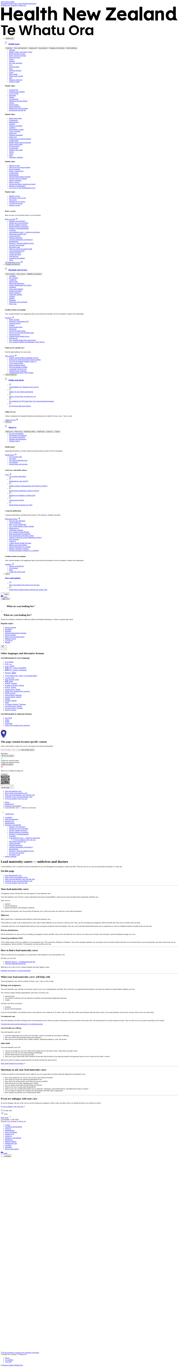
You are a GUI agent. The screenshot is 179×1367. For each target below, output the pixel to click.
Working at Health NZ (16, 566)
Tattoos (11, 152)
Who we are (18, 431)
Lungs (11, 72)
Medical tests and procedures (18, 108)
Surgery (11, 103)
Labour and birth (14, 236)
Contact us (49, 431)
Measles (11, 97)
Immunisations (43, 48)
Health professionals (29, 3)
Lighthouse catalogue (16, 530)
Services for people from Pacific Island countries (25, 359)
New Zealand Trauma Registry (19, 532)
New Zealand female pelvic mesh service (22, 340)
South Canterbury (15, 293)
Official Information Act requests (20, 547)
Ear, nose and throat (15, 63)
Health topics (10, 38)
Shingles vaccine (14, 205)
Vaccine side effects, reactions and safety (22, 184)
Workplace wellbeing (16, 157)
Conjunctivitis (13, 99)
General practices (14, 323)
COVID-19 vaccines (16, 203)
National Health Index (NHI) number (21, 373)
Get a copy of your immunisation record (22, 188)
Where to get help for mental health (20, 249)
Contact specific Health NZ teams (20, 543)
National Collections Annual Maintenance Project (25, 537)
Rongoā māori (13, 105)
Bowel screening (14, 169)
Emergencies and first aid (17, 110)
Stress (11, 260)
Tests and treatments (20, 48)
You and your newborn (16, 245)
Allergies (12, 50)
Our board (12, 458)
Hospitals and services (12, 264)
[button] (4, 1114)
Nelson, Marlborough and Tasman (20, 285)
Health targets (9, 455)
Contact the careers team (17, 572)
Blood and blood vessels (17, 54)
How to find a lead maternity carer (16, 793)
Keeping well (33, 48)
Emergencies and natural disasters (20, 139)
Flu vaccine (13, 200)
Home (7, 802)
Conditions (9, 48)
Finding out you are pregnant (18, 223)
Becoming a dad (14, 247)
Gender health (13, 141)
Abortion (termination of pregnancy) (21, 239)
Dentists (11, 325)
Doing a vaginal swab (16, 171)
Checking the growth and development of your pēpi (22, 1024)
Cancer (11, 59)
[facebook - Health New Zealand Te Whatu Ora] (2, 1159)
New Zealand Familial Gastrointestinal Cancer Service (27, 342)
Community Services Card (17, 369)
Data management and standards (19, 534)
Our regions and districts (17, 437)
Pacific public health (15, 144)
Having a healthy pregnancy (18, 225)
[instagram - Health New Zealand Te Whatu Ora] (2, 1162)
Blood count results (15, 118)
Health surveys (14, 528)
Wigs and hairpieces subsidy (18, 367)
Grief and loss (13, 256)
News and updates (11, 1132)
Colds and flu (13, 90)
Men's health (13, 74)
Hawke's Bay (13, 281)
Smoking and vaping (16, 150)
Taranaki (12, 296)
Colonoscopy (13, 120)
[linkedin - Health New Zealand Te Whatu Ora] (2, 1165)
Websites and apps (11, 1143)
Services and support (12, 1149)
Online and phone (11, 374)
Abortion (12, 124)
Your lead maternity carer (13, 791)
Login (5, 597)
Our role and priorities (16, 433)
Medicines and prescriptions (18, 101)
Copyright (8, 1362)
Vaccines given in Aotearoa (18, 178)
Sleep (11, 155)
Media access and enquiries (18, 545)
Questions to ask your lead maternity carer (18, 797)
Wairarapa (12, 300)
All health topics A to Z (13, 262)
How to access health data (17, 524)
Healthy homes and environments (20, 142)
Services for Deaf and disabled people (21, 333)
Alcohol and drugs (15, 252)
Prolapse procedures (15, 126)
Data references (14, 539)
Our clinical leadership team (18, 460)
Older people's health (16, 76)
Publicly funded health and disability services (24, 358)
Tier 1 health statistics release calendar (21, 526)
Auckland (12, 276)
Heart (11, 69)
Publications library (29, 431)
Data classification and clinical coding (21, 536)
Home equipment (14, 106)
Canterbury (12, 280)
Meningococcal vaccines (17, 201)
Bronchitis (12, 95)
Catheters (12, 127)
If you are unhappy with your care (16, 798)
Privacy (7, 1358)
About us (8, 422)
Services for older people (17, 331)
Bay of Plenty (13, 278)
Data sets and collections (17, 521)
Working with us (14, 441)
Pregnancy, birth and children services (21, 243)
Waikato (12, 298)
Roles (11, 570)
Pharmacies (13, 329)
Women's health (14, 82)
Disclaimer (8, 1147)
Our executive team (15, 457)
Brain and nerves (14, 57)
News (7, 474)
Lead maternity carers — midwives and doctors (24, 232)
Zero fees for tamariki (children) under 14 (22, 361)
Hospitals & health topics (9, 3)
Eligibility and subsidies (34, 274)
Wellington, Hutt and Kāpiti (18, 302)
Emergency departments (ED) (19, 321)
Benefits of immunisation (17, 186)
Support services (14, 334)
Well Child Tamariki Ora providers (12, 1063)
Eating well (13, 137)
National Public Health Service (19, 336)
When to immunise (15, 180)
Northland (12, 287)
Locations (8, 1145)
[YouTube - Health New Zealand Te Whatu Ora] (2, 1345)
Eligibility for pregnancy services (15, 970)
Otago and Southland (16, 289)
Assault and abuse (15, 254)
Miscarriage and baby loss (17, 234)
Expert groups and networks (18, 464)
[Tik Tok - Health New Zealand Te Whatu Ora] (2, 1348)
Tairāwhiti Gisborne (15, 294)
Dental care (13, 133)
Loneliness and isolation (17, 258)
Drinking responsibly (16, 135)
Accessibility (9, 1360)
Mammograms (14, 122)
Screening (12, 230)
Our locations (13, 568)
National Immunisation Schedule (19, 177)
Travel (11, 154)
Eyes (10, 65)
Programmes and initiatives (18, 435)
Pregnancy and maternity (57, 48)
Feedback (8, 318)
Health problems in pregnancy (19, 226)
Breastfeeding (13, 241)
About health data (15, 522)
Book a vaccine (14, 182)
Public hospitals (14, 320)
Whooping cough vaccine (17, 198)
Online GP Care (10, 420)
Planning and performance (17, 439)
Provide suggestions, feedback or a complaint (24, 550)
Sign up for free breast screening (19, 167)
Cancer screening (14, 131)
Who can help (10, 356)
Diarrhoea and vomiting (17, 92)
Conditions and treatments (13, 1127)
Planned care (13, 338)
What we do (9, 431)
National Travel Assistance (18, 371)
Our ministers (13, 462)
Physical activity (14, 146)
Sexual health (13, 148)
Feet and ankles (14, 67)
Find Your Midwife (15, 963)
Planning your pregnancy (17, 221)
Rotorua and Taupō (15, 291)
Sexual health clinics (15, 327)
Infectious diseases (15, 70)
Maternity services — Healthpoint (20, 962)
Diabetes (12, 61)
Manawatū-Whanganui (16, 283)
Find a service (21, 274)
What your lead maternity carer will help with (20, 795)
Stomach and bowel (15, 80)
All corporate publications (17, 476)
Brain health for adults (16, 129)
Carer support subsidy (16, 363)
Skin (10, 78)
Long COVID (13, 93)
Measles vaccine (14, 165)
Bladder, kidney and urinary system (20, 52)
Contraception (13, 173)
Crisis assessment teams (17, 251)
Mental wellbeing (72, 48)
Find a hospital (10, 274)
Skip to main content (7, 2)
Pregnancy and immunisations (19, 228)
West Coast (12, 304)
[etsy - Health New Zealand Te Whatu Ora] (89, 1342)
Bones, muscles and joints (17, 56)
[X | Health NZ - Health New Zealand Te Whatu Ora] (2, 1351)
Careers (20, 3)
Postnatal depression (15, 238)
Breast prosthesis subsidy (17, 365)
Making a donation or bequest (19, 549)
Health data (40, 431)
